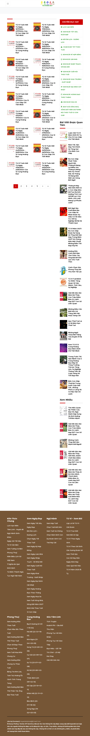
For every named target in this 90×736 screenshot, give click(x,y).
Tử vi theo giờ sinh (74, 546)
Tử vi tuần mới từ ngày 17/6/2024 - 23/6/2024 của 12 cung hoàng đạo (22, 168)
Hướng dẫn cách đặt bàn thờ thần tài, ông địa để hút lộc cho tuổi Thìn (74, 256)
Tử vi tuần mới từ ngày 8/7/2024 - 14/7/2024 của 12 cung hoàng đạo (22, 82)
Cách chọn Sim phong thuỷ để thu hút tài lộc (75, 269)
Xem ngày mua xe (34, 597)
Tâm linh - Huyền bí (15, 529)
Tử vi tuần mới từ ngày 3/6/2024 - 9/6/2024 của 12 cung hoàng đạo (48, 99)
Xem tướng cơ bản (15, 549)
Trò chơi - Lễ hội (53, 652)
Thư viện (50, 629)
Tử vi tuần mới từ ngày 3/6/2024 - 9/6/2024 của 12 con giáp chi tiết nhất (48, 82)
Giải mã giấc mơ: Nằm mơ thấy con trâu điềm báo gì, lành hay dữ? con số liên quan (75, 298)
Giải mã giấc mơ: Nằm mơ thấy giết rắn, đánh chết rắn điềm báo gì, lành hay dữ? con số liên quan (75, 458)
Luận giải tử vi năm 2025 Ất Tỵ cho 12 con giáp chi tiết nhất (75, 136)
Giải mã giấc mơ (53, 660)
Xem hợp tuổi (52, 523)
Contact (16, 721)
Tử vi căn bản (13, 545)
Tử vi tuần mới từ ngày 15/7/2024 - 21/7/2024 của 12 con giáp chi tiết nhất (22, 30)
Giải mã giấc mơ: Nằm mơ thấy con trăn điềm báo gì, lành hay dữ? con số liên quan (75, 429)
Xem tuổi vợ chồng (54, 531)
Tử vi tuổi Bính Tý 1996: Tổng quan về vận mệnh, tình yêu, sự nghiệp (75, 283)
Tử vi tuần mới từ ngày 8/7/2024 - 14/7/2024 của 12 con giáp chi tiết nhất (22, 64)
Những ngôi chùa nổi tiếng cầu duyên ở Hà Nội (75, 336)
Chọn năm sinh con (55, 535)
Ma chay (50, 656)
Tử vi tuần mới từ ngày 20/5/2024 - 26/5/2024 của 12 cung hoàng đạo (48, 168)
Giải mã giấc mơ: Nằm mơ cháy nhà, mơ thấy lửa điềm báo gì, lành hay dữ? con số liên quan (75, 496)
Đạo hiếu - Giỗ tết (54, 649)
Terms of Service (26, 724)
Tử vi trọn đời (72, 531)
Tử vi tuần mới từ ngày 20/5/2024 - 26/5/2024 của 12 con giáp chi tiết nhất (48, 151)
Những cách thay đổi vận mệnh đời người (74, 442)
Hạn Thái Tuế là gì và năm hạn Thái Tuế (75, 323)
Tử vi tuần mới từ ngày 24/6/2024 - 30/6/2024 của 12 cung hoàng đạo (22, 151)
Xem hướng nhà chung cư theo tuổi (13, 664)
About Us (38, 724)
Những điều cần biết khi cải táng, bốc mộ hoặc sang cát (75, 312)
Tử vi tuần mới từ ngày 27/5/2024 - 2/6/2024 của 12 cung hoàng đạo (48, 134)
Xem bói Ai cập (72, 535)
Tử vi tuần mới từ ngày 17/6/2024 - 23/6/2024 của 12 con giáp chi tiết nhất (48, 30)
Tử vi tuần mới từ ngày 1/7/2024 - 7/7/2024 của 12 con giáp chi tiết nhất (22, 99)
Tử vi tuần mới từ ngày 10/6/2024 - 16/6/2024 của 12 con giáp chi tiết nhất (48, 47)
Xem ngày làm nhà (35, 554)
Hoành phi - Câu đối (55, 625)
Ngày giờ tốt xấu (14, 541)
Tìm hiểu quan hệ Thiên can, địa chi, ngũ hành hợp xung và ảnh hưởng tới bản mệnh (74, 413)
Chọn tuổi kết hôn (54, 527)
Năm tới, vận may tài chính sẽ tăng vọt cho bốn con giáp (74, 149)
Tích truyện (51, 622)
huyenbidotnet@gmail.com (30, 721)
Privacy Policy (13, 724)
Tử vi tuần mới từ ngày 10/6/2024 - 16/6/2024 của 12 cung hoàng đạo (48, 64)
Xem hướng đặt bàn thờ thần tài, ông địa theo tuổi (15, 691)
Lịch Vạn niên (12, 526)
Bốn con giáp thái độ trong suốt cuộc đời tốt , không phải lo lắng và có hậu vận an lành (74, 387)
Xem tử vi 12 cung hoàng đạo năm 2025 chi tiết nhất (74, 348)
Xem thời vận (72, 554)
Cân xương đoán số (74, 550)
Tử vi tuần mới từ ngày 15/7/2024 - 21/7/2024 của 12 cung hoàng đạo (22, 47)
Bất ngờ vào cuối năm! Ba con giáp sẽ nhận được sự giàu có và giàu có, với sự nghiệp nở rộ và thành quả (75, 215)
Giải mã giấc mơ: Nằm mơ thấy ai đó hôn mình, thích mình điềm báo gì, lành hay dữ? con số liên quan (75, 477)
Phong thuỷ (12, 553)
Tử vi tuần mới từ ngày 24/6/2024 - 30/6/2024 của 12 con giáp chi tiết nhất (22, 134)
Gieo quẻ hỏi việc (73, 566)
